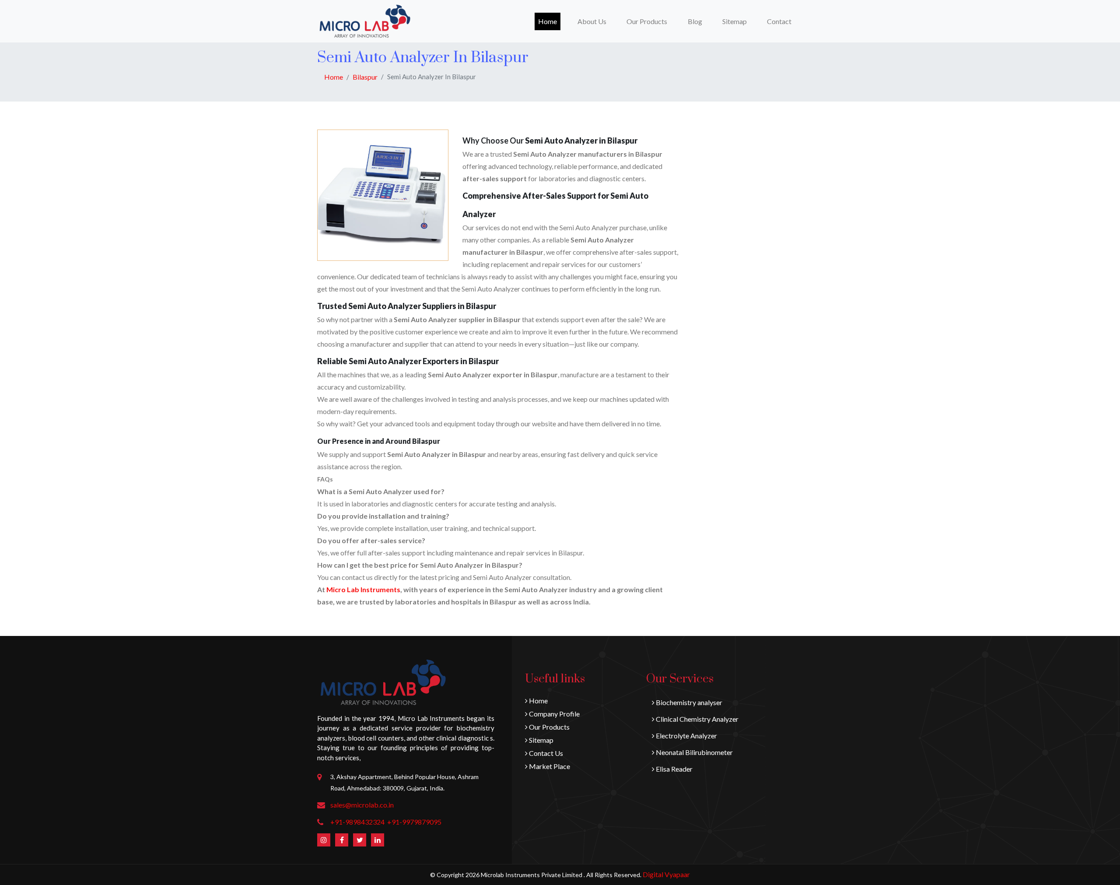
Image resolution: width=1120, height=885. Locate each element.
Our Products (549, 727)
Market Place (549, 766)
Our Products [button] (646, 21)
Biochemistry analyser (688, 702)
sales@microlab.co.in (362, 805)
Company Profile (554, 713)
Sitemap (734, 21)
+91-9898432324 (357, 822)
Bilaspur (365, 77)
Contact (779, 21)
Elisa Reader (673, 769)
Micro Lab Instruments (363, 589)
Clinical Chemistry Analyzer (696, 719)
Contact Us (545, 753)
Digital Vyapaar (666, 874)
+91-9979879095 (414, 822)
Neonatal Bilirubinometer (693, 752)
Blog (695, 21)
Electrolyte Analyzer (685, 735)
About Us (592, 21)
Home (549, 21)
